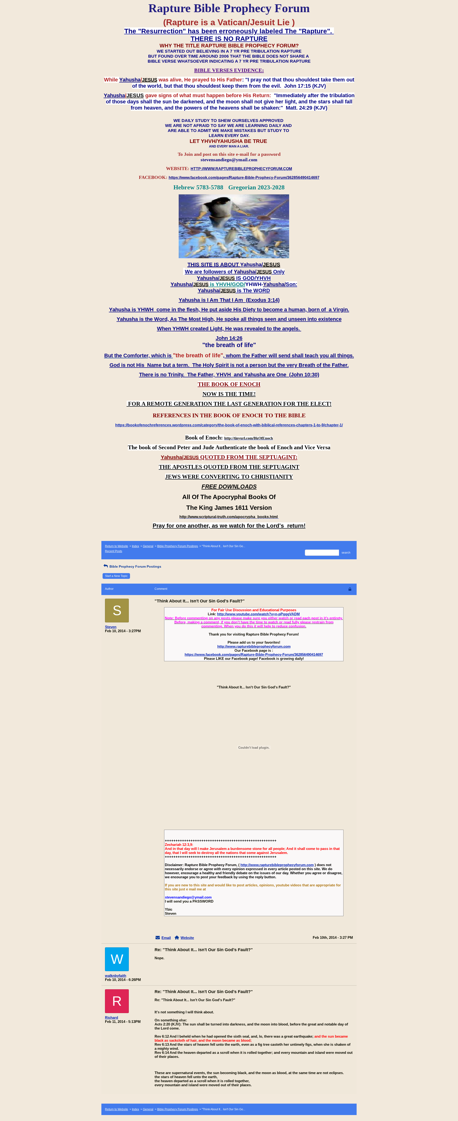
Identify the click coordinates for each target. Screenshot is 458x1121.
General (148, 546)
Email (166, 938)
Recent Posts (113, 551)
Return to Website (116, 546)
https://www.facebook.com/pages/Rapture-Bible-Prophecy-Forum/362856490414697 (254, 654)
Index (135, 546)
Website (187, 938)
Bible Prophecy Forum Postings (177, 546)
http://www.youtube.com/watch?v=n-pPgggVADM (258, 614)
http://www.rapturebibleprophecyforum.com (254, 646)
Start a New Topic (116, 576)
